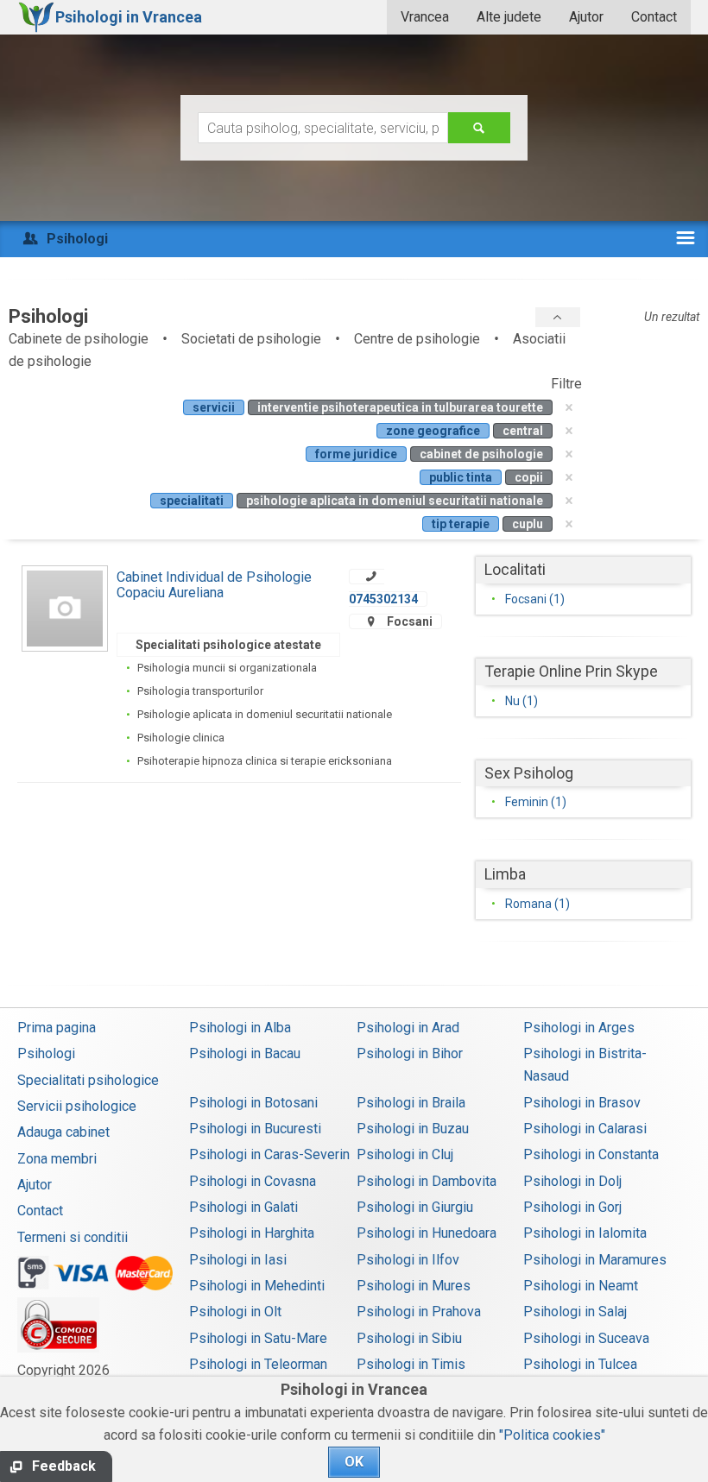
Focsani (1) (535, 599)
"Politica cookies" (552, 1435)
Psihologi (46, 1053)
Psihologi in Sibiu (409, 1338)
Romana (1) (537, 904)
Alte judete (509, 17)
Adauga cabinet (63, 1132)
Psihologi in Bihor (410, 1053)
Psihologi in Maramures (595, 1260)
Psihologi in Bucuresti (255, 1128)
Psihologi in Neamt (580, 1285)
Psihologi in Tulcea (580, 1364)
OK (354, 1462)
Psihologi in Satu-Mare (258, 1338)
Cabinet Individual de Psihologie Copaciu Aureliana (214, 585)
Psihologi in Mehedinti (257, 1285)
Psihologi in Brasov (582, 1102)
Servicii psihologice (76, 1106)
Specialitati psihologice (88, 1080)
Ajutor (586, 17)
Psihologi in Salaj (575, 1311)
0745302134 (383, 599)
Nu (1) (521, 701)
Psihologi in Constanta (591, 1154)
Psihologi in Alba (240, 1027)
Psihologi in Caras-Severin (269, 1154)
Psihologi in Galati (243, 1207)
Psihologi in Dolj (572, 1181)
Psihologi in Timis (411, 1364)
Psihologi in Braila (411, 1102)
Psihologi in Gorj (572, 1207)
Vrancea (425, 17)
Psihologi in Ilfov (408, 1260)
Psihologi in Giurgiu (415, 1207)
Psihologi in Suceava (586, 1338)
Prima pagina (56, 1027)
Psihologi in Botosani (253, 1102)
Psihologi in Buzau (413, 1128)
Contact (654, 17)
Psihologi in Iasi (238, 1260)
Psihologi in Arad (408, 1027)
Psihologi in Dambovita (426, 1181)
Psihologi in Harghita (251, 1233)
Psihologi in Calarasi (585, 1128)
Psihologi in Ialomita (585, 1233)
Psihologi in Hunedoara (426, 1233)
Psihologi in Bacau (244, 1053)
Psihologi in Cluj (405, 1154)
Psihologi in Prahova (419, 1311)
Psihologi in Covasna (252, 1181)
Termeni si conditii (72, 1237)
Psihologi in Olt (235, 1311)
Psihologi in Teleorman (258, 1364)
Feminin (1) (535, 802)
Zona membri (57, 1159)
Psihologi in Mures (414, 1285)
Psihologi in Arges (579, 1027)
